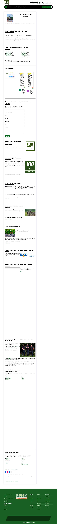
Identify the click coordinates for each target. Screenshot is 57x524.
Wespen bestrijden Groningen (47, 501)
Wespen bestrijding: (8, 50)
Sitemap (30, 496)
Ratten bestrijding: (8, 52)
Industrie (7, 377)
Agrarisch (7, 379)
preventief (9, 358)
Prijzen (37, 496)
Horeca (22, 379)
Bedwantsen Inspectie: (24, 55)
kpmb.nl (21, 271)
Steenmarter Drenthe (31, 503)
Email (5, 124)
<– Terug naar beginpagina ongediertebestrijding (11, 469)
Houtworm (7, 459)
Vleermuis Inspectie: (24, 52)
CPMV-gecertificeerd (16, 346)
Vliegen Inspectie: (24, 53)
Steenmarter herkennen (39, 503)
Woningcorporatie (8, 378)
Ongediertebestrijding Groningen (47, 494)
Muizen (7, 463)
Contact (24, 6)
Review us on (11, 76)
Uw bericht (6, 127)
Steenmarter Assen (38, 505)
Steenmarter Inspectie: (25, 50)
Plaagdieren (9, 6)
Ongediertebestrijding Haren (47, 496)
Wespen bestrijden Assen (47, 505)
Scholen (23, 378)
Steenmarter (23, 460)
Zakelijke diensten (38, 494)
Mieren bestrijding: (8, 53)
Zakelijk (15, 6)
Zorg (22, 377)
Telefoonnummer (7, 121)
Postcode (6, 115)
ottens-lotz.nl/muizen (7, 198)
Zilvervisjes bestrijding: (9, 55)
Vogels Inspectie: (24, 51)
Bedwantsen (7, 458)
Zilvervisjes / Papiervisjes (25, 464)
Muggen (7, 462)
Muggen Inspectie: (24, 54)
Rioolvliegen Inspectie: (25, 57)
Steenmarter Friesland (31, 507)
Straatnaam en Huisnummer (8, 112)
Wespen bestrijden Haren (47, 503)
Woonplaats (6, 118)
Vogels (22, 462)
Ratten (22, 458)
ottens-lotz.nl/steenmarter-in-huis (9, 219)
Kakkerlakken (8, 460)
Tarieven (20, 6)
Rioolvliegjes (23, 459)
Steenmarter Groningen (31, 505)
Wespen (23, 463)
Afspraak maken (46, 7)
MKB (6, 376)
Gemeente (23, 376)
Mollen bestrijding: (8, 54)
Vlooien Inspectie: (24, 56)
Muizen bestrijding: (8, 51)
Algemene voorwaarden (31, 494)
